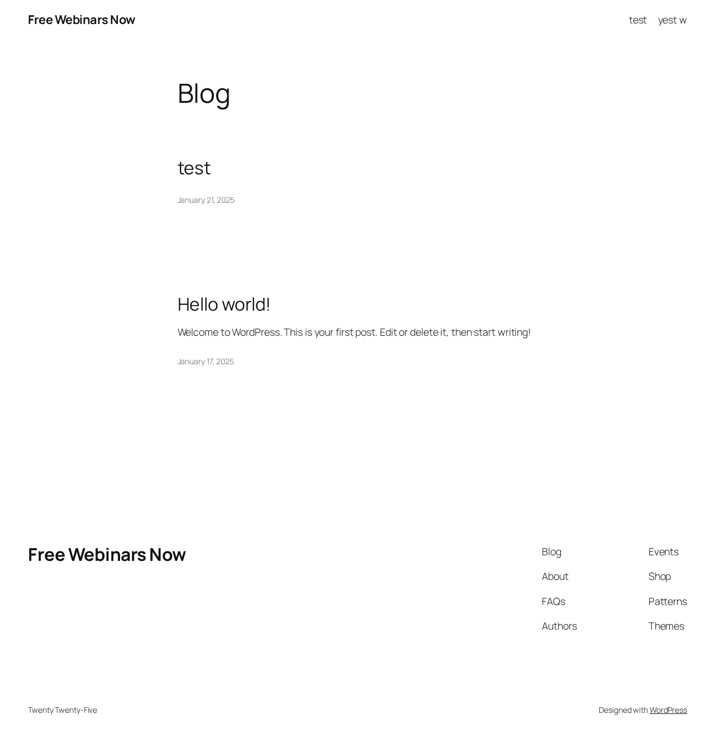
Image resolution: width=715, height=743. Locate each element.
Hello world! (224, 304)
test (638, 19)
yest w (672, 19)
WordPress (668, 709)
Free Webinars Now (81, 19)
